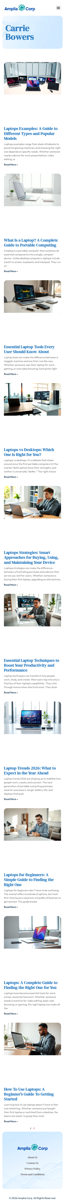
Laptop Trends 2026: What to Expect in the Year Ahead (30, 770)
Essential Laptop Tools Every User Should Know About (29, 349)
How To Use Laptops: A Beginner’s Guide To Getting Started (29, 1094)
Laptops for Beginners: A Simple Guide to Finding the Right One (29, 879)
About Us (32, 1157)
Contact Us (32, 1163)
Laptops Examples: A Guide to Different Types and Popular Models (31, 133)
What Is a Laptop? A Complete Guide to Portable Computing (31, 242)
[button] (58, 7)
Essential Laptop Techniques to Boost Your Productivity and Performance (31, 665)
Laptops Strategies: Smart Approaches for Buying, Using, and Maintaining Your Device (31, 557)
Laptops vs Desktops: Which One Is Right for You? (29, 452)
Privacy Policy (32, 1168)
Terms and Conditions (33, 1174)
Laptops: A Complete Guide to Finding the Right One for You (30, 985)
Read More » (11, 164)
